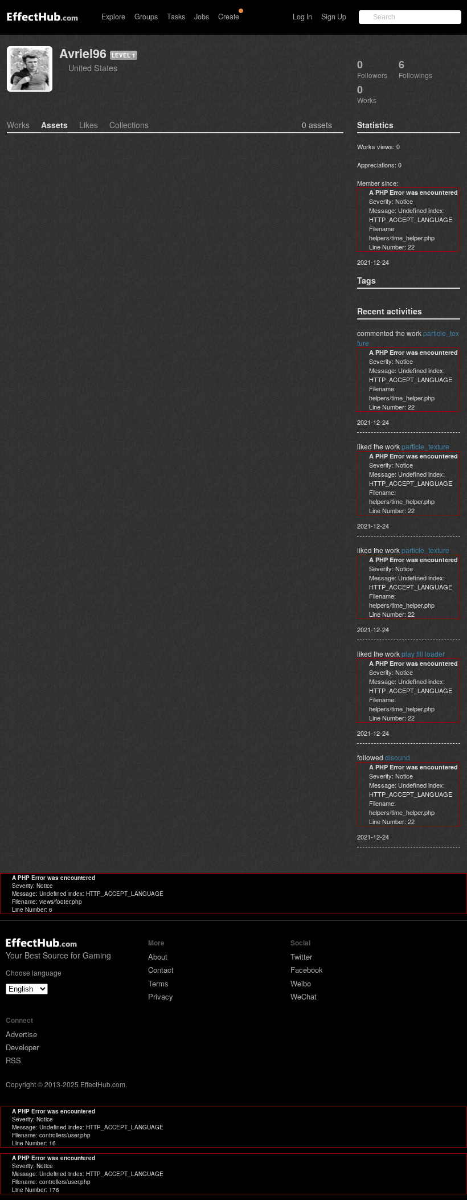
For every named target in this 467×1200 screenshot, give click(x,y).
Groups (146, 16)
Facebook (306, 969)
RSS (13, 1060)
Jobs (201, 16)
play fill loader (423, 653)
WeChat (303, 996)
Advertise (21, 1034)
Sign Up (333, 16)
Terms (158, 983)
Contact (161, 969)
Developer (22, 1047)
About (157, 956)
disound (397, 757)
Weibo (300, 983)
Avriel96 (82, 53)
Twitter (301, 956)
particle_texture (425, 446)
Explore (113, 16)
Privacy (160, 996)
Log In (302, 16)
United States (92, 67)
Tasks (176, 16)
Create (228, 16)
